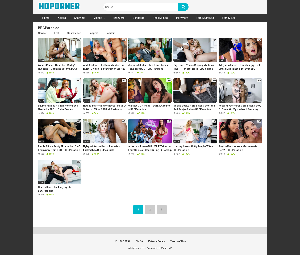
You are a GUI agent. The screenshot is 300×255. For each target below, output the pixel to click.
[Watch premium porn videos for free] (59, 7)
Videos (98, 17)
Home (45, 17)
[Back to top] (288, 244)
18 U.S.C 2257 (122, 241)
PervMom (182, 17)
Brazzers (118, 17)
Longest (93, 33)
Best (56, 33)
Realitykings (160, 17)
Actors (62, 17)
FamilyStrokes (205, 17)
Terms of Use (178, 241)
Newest (42, 33)
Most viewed (74, 33)
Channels (79, 17)
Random (110, 33)
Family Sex (229, 17)
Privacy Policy (156, 241)
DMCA (139, 241)
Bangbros (138, 17)
